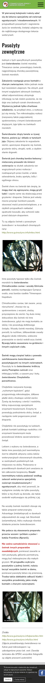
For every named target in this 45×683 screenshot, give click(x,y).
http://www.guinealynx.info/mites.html (21, 232)
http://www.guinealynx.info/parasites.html (23, 635)
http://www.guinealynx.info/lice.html (20, 639)
